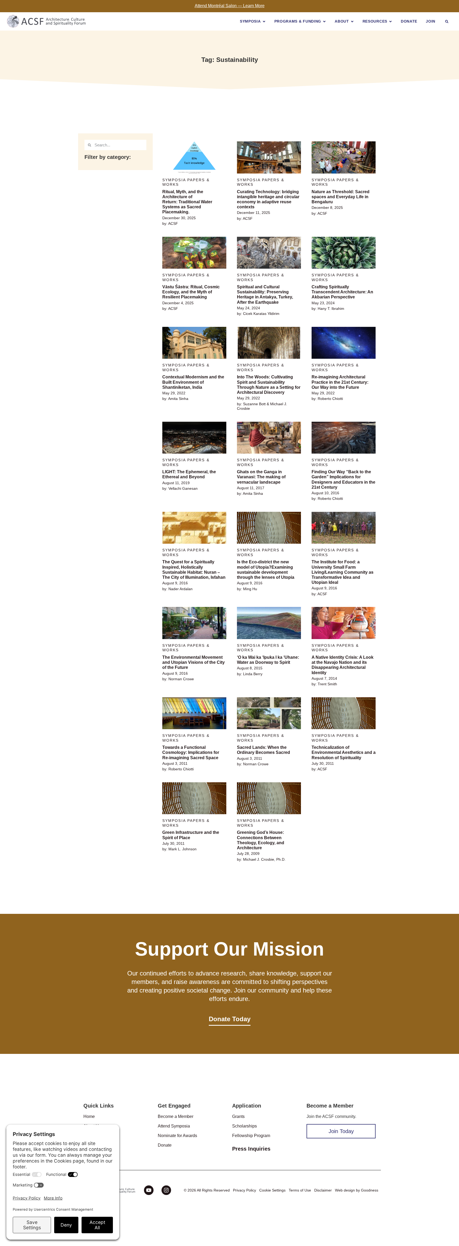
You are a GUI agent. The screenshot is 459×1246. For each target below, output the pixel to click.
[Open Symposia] (264, 21)
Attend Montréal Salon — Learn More (230, 5)
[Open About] (352, 21)
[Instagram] (166, 1190)
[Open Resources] (390, 21)
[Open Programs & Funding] (324, 21)
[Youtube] (149, 1190)
